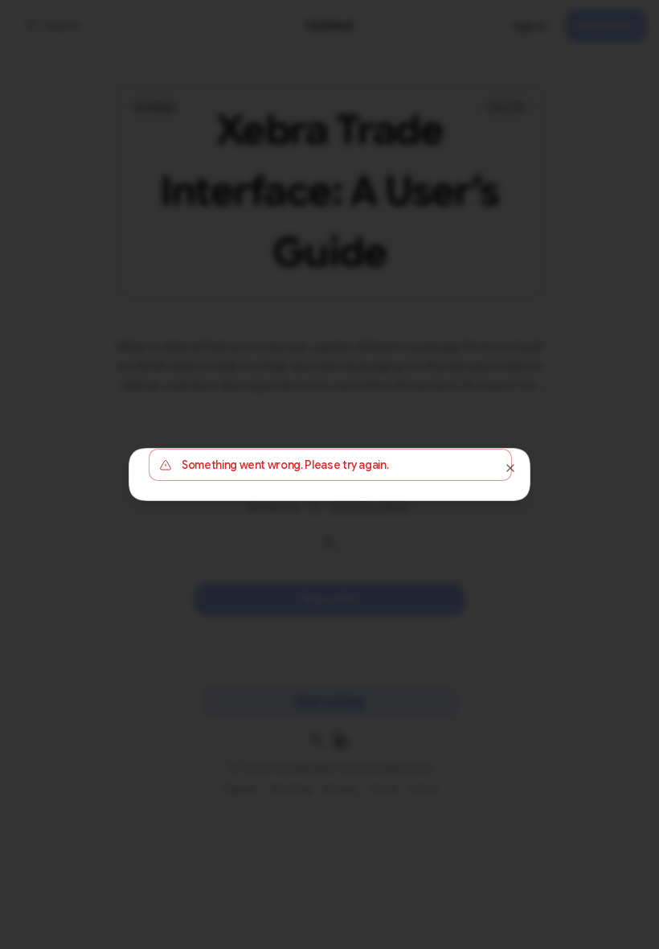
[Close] (510, 468)
